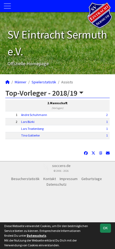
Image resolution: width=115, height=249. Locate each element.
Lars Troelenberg (32, 129)
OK (105, 227)
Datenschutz (57, 184)
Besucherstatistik (25, 178)
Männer (20, 82)
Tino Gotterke (30, 135)
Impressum (69, 178)
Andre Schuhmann (34, 115)
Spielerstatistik (44, 82)
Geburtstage (91, 178)
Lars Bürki (27, 122)
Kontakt (49, 178)
